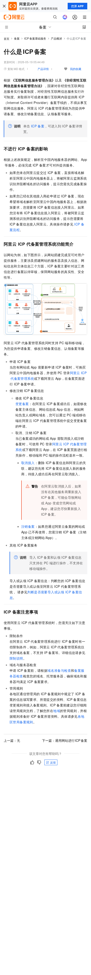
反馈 (53, 762)
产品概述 (56, 38)
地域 (56, 710)
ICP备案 (37, 126)
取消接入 (28, 462)
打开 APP (77, 6)
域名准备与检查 (59, 670)
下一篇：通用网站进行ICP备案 (65, 740)
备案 (17, 38)
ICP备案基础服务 (35, 38)
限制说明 (16, 658)
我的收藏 (75, 69)
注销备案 (28, 526)
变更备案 (22, 403)
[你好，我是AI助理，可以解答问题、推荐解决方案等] (65, 17)
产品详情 (43, 69)
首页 (6, 39)
